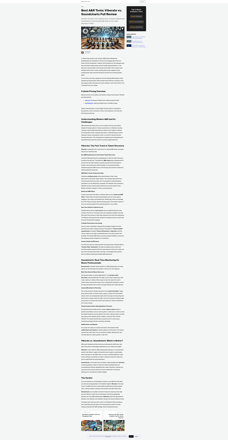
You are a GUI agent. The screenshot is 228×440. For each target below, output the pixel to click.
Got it (131, 436)
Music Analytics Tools (85, 1)
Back (83, 6)
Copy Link (143, 1)
